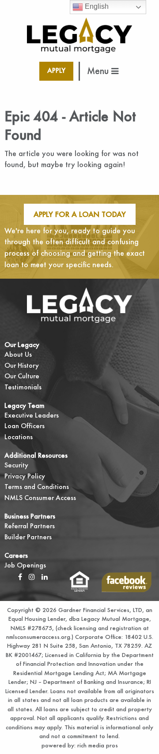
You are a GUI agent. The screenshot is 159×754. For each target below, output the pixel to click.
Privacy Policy (24, 476)
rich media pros (97, 745)
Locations (18, 437)
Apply (56, 70)
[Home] (79, 34)
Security (16, 465)
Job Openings (25, 565)
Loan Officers (24, 426)
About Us (18, 354)
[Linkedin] (44, 576)
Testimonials (23, 387)
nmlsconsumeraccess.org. (39, 636)
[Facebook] (20, 576)
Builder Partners (28, 537)
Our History (21, 365)
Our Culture (21, 376)
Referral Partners (29, 526)
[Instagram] (31, 576)
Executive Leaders (31, 415)
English (96, 6)
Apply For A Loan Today (80, 214)
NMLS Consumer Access (40, 497)
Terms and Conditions (36, 486)
